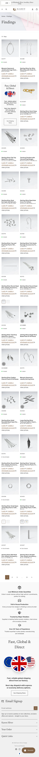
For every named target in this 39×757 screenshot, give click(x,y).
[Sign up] (35, 708)
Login (4, 74)
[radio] (4, 302)
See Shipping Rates (10, 122)
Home (3, 16)
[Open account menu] (32, 9)
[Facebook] (16, 749)
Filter (5, 36)
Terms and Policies (19, 746)
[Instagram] (19, 749)
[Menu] (2, 9)
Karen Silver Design (21, 743)
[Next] (32, 577)
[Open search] (6, 9)
